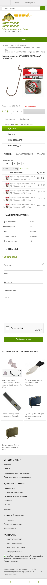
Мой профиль (10, 528)
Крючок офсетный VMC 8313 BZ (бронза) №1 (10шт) (22, 178)
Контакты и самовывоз (13, 492)
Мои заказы (9, 520)
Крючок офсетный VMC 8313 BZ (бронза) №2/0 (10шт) (22, 191)
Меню (24, 39)
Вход (17, 3)
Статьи (7, 469)
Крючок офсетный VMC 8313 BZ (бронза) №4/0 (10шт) (22, 205)
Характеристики (24, 154)
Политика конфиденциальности (17, 477)
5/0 (23, 163)
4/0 (19, 163)
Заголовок (8, 282)
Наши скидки (9, 488)
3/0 (15, 163)
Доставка (8, 500)
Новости (7, 464)
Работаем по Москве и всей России (15, 29)
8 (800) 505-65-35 (8, 26)
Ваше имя (8, 265)
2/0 (11, 163)
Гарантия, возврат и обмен (15, 496)
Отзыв (6, 298)
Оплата (7, 505)
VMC (32, 124)
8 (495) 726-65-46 (8, 23)
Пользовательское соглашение (17, 473)
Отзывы (41, 154)
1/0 (6, 163)
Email (6, 274)
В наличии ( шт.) (10, 169)
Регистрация (30, 3)
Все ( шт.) (24, 169)
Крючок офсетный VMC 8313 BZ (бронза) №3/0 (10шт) (22, 198)
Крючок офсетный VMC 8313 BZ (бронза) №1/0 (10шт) (22, 184)
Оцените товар (10, 290)
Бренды (7, 509)
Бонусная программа (13, 524)
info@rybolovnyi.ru (14, 552)
